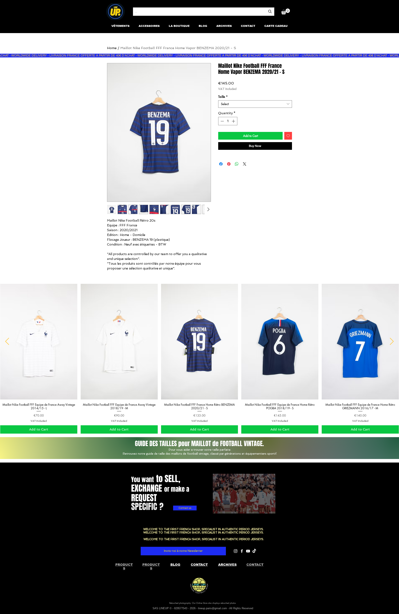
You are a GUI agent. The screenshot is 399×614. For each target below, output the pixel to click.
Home (112, 48)
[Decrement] (222, 121)
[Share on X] (244, 163)
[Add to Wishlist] (288, 136)
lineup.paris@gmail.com (212, 608)
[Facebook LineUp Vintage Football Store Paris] (241, 551)
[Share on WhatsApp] (236, 163)
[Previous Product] (7, 341)
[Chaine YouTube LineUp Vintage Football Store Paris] (248, 551)
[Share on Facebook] (220, 163)
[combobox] (203, 11)
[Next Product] (392, 341)
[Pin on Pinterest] (228, 163)
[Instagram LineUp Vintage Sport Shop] (235, 551)
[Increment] (234, 121)
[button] (285, 11)
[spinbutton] (228, 121)
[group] (199, 359)
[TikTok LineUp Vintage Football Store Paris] (254, 551)
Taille (223, 97)
